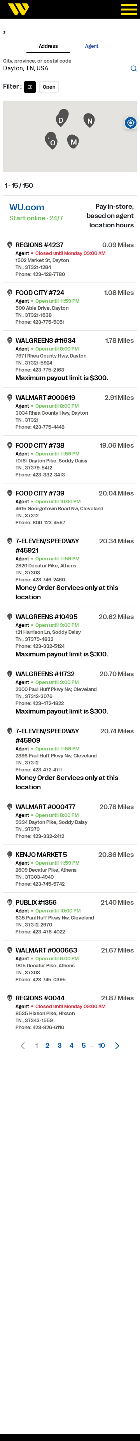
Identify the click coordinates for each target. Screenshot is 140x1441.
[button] (115, 1046)
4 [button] (72, 1045)
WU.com (26, 207)
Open (49, 87)
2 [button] (47, 1045)
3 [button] (59, 1045)
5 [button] (84, 1045)
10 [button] (101, 1045)
